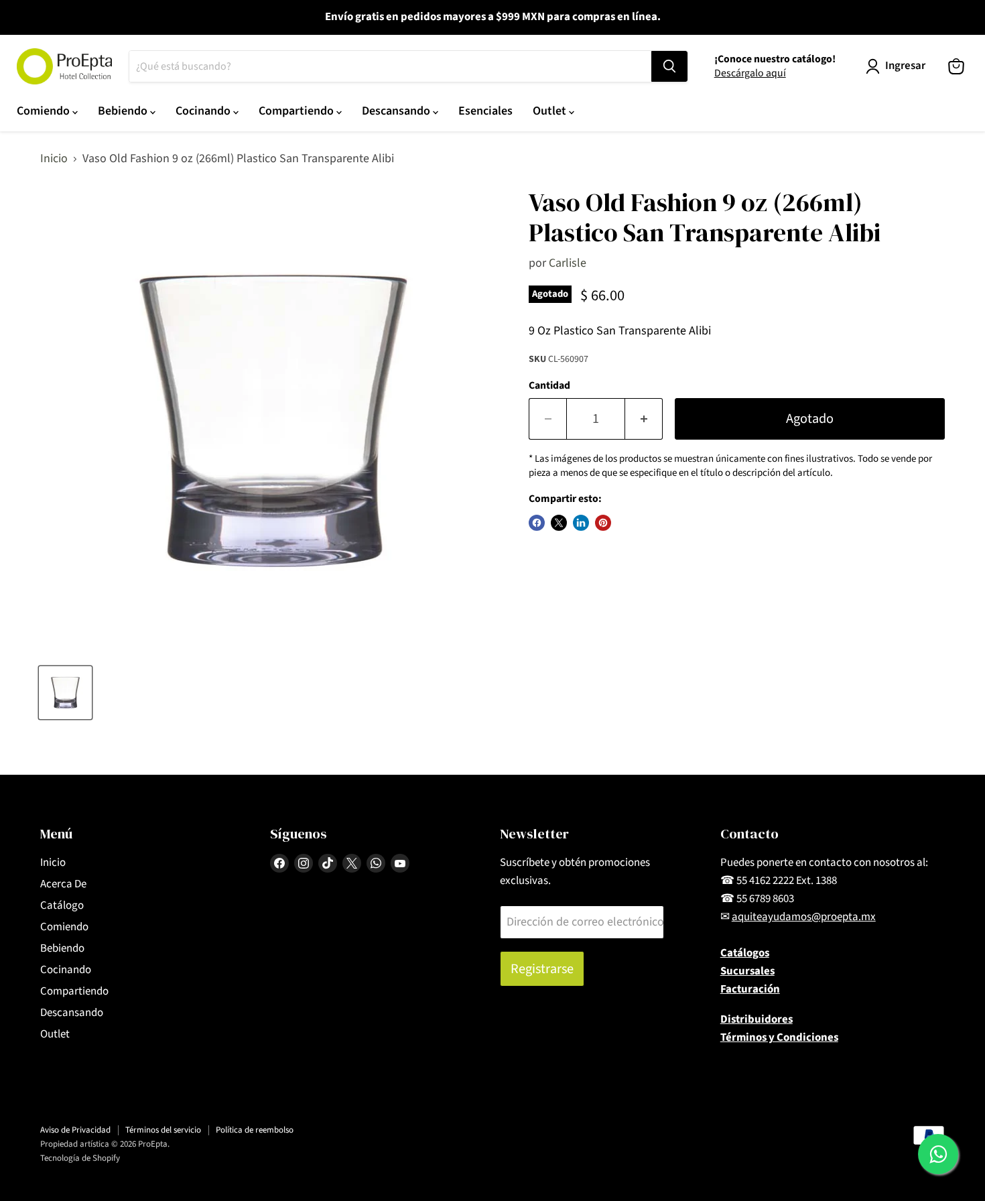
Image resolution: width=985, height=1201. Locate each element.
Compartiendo (297, 111)
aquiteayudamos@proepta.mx (804, 917)
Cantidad (549, 385)
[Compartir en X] (559, 523)
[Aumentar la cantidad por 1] (644, 418)
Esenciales (485, 111)
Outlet (551, 111)
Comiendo (44, 111)
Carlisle (567, 263)
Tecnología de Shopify (80, 1158)
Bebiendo (124, 111)
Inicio (54, 159)
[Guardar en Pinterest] (603, 523)
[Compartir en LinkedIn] (581, 523)
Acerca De (63, 884)
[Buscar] (669, 66)
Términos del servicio (163, 1130)
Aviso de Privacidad (75, 1130)
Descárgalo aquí (750, 73)
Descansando (397, 111)
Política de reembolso (254, 1130)
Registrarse (542, 968)
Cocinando (204, 111)
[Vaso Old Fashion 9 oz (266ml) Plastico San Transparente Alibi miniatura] (65, 692)
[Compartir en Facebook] (537, 523)
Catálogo (62, 905)
